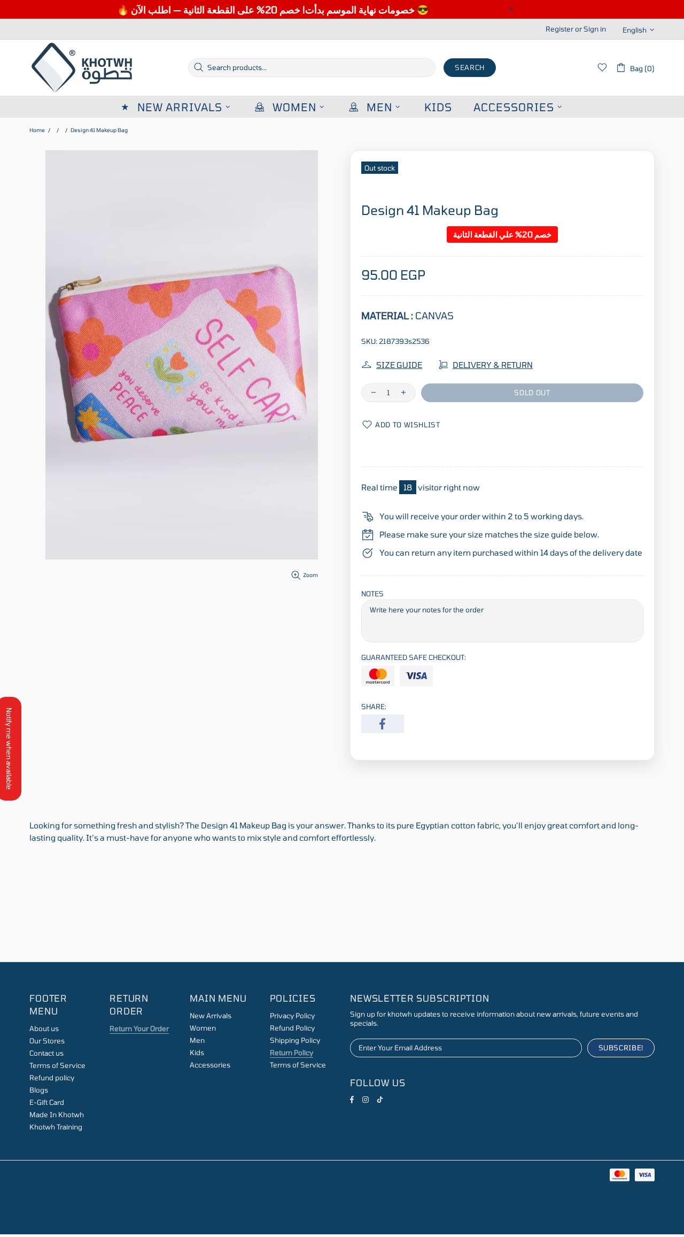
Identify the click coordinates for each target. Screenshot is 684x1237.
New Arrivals (210, 1015)
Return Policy (291, 1052)
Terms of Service (57, 1065)
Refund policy (51, 1077)
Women (203, 1028)
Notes (372, 593)
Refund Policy (292, 1028)
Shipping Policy (295, 1040)
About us (44, 1028)
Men (197, 1040)
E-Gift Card (46, 1102)
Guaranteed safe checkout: (413, 657)
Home (37, 130)
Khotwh (82, 68)
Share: (373, 706)
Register (559, 29)
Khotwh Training (55, 1127)
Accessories (210, 1065)
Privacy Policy (292, 1015)
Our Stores (47, 1040)
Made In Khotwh (56, 1114)
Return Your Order (139, 1028)
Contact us (46, 1053)
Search (470, 67)
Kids (197, 1052)
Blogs (38, 1090)
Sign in (595, 29)
